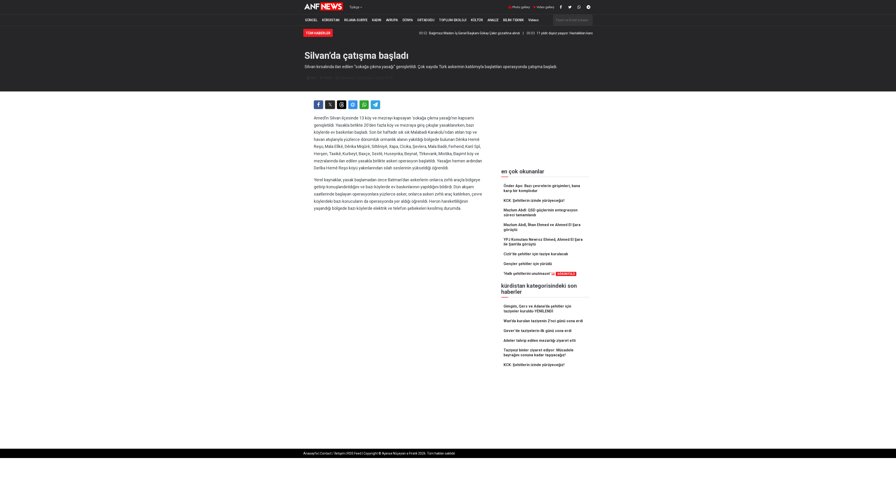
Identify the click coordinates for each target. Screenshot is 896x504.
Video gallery (545, 7)
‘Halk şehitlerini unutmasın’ (539, 273)
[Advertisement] (399, 263)
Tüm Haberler (318, 33)
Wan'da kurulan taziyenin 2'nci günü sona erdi (543, 321)
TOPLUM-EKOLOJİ (452, 20)
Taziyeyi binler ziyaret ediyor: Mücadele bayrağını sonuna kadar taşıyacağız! (539, 352)
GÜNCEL (311, 20)
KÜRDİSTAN (331, 20)
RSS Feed (354, 453)
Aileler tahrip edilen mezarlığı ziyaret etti (540, 340)
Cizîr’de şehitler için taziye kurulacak (536, 254)
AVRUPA (392, 20)
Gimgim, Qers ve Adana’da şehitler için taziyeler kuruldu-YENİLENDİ (537, 308)
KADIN (376, 20)
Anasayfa (310, 453)
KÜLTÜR (477, 20)
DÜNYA (407, 20)
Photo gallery (521, 7)
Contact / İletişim (332, 453)
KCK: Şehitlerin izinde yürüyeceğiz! (534, 200)
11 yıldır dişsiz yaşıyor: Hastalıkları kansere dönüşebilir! (553, 33)
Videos (533, 20)
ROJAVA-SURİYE (356, 20)
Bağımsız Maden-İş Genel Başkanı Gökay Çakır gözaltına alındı (451, 33)
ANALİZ (492, 20)
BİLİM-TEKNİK (513, 20)
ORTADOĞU (425, 20)
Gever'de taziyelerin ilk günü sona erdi (537, 331)
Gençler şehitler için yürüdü (528, 264)
